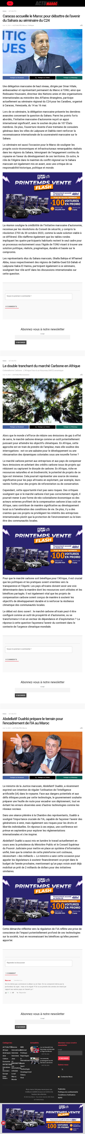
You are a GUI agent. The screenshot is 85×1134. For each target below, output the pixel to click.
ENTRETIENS (7, 1064)
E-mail (42, 334)
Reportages (24, 1056)
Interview (15, 1053)
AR (10, 3)
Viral (22, 1078)
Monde (14, 1079)
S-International (25, 1059)
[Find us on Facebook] (58, 1069)
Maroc (24, 25)
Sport (22, 1066)
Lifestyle (15, 1071)
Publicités (61, 1089)
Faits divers (5, 1077)
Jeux (13, 1059)
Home (4, 11)
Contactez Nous (66, 1077)
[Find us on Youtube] (66, 1069)
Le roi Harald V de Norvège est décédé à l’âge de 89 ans (47, 1049)
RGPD (60, 1098)
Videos (23, 1075)
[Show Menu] (4, 3)
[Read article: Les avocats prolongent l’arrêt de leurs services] (34, 1061)
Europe (5, 1074)
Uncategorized (25, 1072)
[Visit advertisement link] (42, 197)
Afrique (5, 1050)
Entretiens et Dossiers (6, 1069)
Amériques (7, 1053)
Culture (5, 1059)
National (23, 1050)
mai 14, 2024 (7, 25)
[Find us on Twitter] (62, 1069)
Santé (22, 1063)
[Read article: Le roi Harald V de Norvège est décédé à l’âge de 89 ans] (34, 1049)
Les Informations (16, 1067)
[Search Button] (81, 3)
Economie (25, 375)
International (16, 1050)
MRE (22, 1047)
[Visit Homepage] (47, 3)
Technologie (25, 1069)
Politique (31, 25)
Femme (14, 1047)
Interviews (15, 1056)
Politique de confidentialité (68, 1092)
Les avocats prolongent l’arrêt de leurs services (46, 1060)
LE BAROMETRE (16, 1062)
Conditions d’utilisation (66, 1095)
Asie (4, 1056)
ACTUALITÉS (12, 11)
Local (14, 1074)
